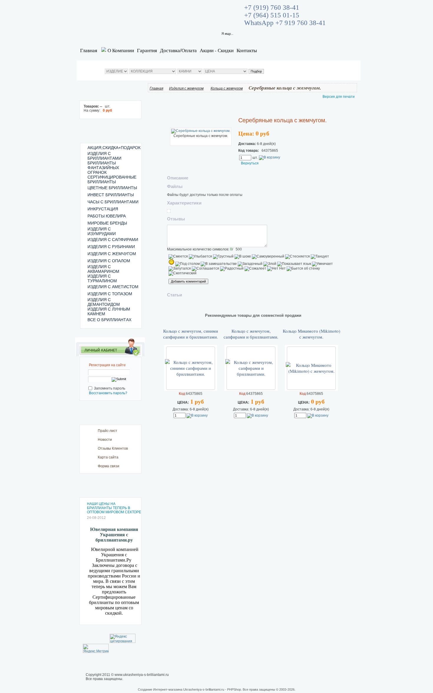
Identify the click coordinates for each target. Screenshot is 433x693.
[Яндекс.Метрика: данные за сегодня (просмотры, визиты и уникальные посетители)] (96, 648)
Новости (105, 440)
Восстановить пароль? (108, 393)
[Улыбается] (200, 256)
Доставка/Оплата (178, 50)
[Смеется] (178, 256)
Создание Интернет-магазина (160, 689)
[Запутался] (179, 268)
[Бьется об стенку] (303, 268)
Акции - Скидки (217, 50)
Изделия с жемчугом (186, 88)
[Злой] (269, 264)
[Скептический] (182, 273)
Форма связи (108, 466)
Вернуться (250, 163)
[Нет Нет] (276, 268)
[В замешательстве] (219, 264)
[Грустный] (223, 256)
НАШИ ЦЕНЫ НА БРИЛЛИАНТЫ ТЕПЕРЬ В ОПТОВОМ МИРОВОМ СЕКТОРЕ (114, 508)
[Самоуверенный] (268, 256)
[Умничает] (322, 264)
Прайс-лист (107, 431)
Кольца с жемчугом (227, 88)
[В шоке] (242, 256)
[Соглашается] (205, 268)
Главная (88, 50)
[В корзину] (269, 157)
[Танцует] (320, 256)
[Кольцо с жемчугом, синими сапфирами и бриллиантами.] (190, 374)
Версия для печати (339, 97)
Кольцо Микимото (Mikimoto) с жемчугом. (311, 334)
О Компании (121, 50)
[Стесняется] (297, 256)
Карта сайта (108, 457)
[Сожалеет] (255, 268)
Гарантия (147, 50)
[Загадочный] (250, 264)
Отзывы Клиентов (113, 448)
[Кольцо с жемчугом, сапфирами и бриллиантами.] (251, 374)
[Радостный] (232, 268)
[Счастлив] (171, 262)
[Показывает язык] (294, 264)
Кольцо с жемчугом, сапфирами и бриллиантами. (251, 334)
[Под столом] (187, 264)
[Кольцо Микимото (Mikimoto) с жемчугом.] (311, 371)
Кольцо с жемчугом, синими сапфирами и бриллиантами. (190, 334)
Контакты (247, 50)
